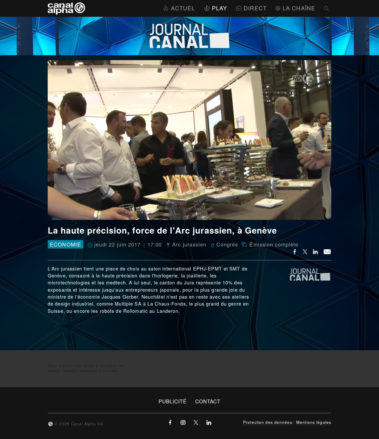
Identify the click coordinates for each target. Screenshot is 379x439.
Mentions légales (313, 422)
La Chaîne (299, 8)
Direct (255, 8)
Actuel (183, 8)
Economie (65, 244)
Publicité (173, 401)
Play (219, 8)
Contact (208, 401)
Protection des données (267, 422)
